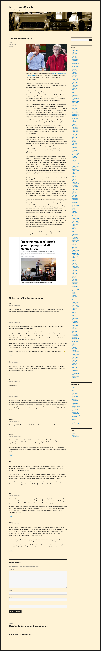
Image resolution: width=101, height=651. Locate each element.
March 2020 (75, 162)
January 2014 (75, 266)
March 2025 (75, 75)
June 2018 (74, 192)
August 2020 (75, 154)
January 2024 (75, 95)
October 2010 (75, 322)
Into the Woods (21, 7)
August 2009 (75, 343)
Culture (73, 387)
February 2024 (75, 94)
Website (11, 603)
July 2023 (74, 104)
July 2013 (74, 275)
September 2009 (75, 341)
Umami (73, 422)
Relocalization (75, 405)
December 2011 (75, 302)
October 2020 (75, 151)
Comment (12, 569)
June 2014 (74, 259)
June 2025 (74, 70)
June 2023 (74, 105)
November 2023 (75, 98)
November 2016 (75, 220)
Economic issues (76, 389)
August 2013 (75, 273)
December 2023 (75, 96)
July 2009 (74, 344)
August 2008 (75, 360)
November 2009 (75, 338)
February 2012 (75, 299)
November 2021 (75, 133)
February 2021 (75, 146)
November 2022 (75, 115)
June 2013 (74, 276)
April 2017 (74, 212)
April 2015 (74, 247)
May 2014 (74, 260)
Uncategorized (75, 423)
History (74, 394)
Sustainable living (76, 415)
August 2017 (75, 206)
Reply (11, 315)
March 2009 (75, 350)
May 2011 (74, 312)
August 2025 (75, 68)
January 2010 (75, 335)
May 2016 (74, 228)
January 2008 (75, 370)
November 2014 (75, 251)
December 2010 (75, 319)
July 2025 (74, 69)
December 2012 (75, 285)
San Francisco (75, 409)
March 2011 (74, 315)
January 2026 (75, 60)
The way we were (76, 421)
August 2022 (75, 120)
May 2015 (74, 246)
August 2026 (75, 50)
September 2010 (75, 324)
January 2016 (75, 234)
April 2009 (74, 348)
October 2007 (75, 374)
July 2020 (74, 156)
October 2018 (75, 186)
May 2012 (74, 295)
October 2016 (75, 221)
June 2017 (74, 209)
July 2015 (74, 243)
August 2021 (75, 137)
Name (11, 590)
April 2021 (74, 143)
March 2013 (74, 280)
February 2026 (75, 59)
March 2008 (75, 367)
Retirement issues (76, 406)
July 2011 (74, 309)
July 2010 (74, 327)
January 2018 (75, 199)
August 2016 (75, 224)
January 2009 (75, 353)
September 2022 (75, 118)
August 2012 (75, 290)
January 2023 (75, 112)
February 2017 (75, 215)
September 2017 (75, 205)
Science (74, 410)
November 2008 (75, 356)
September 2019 (75, 170)
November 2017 (75, 202)
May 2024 (74, 89)
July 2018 (74, 191)
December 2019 (75, 166)
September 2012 (75, 289)
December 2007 (75, 372)
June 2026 (74, 53)
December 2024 (75, 79)
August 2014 (75, 256)
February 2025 (75, 76)
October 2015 (75, 238)
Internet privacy (75, 396)
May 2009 (74, 347)
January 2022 (75, 130)
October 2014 (75, 253)
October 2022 (75, 117)
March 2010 (74, 332)
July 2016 (74, 225)
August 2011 (74, 308)
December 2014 (75, 250)
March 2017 (74, 214)
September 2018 (75, 188)
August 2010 (75, 325)
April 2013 (74, 279)
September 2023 (75, 101)
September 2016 (75, 222)
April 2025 (74, 73)
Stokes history (75, 413)
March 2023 (74, 109)
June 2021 (74, 140)
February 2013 (75, 282)
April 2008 (74, 366)
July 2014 (74, 257)
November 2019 (75, 167)
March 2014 (74, 263)
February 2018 (75, 198)
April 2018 (74, 195)
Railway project (75, 403)
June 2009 (74, 345)
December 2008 (75, 354)
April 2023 (74, 108)
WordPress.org (75, 438)
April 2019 (74, 178)
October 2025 (75, 65)
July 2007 (74, 377)
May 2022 (74, 124)
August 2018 (75, 189)
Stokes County (75, 412)
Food (73, 390)
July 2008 (74, 361)
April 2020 (74, 160)
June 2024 (74, 88)
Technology (74, 416)
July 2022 (74, 121)
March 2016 (74, 231)
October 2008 (75, 357)
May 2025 (74, 72)
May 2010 (74, 330)
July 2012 (74, 292)
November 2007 (75, 373)
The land (74, 419)
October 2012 (75, 288)
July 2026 (74, 52)
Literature (74, 397)
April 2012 (74, 296)
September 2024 (75, 83)
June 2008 (74, 363)
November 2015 (75, 237)
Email (11, 597)
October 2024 (75, 82)
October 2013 (75, 270)
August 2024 (75, 85)
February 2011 (75, 317)
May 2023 (74, 107)
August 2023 (75, 102)
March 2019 (74, 179)
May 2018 (74, 193)
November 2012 (75, 286)
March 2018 (74, 196)
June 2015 (74, 244)
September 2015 (75, 240)
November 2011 (75, 303)
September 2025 (75, 66)
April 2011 (74, 314)
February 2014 (75, 264)
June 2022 (74, 123)
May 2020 (74, 159)
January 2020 (75, 165)
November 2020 (75, 150)
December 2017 (75, 201)
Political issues (12, 46)
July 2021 (74, 138)
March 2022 (75, 127)
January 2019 (75, 182)
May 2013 (74, 277)
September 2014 (75, 254)
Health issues (75, 393)
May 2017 (74, 211)
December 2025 (75, 62)
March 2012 (74, 298)
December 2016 (75, 218)
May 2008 (74, 364)
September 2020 (75, 153)
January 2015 (75, 248)
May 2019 (74, 176)
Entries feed (74, 435)
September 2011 (75, 306)
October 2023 (75, 99)
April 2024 (74, 91)
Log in (73, 433)
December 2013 (75, 267)
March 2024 (75, 92)
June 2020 (74, 157)
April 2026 (74, 56)
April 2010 (74, 331)
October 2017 (75, 204)
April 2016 (74, 230)
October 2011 (75, 305)
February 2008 (75, 369)
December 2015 (75, 235)
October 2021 (75, 134)
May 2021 (74, 141)
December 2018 (75, 183)
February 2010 (75, 334)
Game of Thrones (76, 392)
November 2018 (75, 185)
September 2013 (75, 272)
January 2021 (75, 147)
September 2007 (75, 376)
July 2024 (74, 86)
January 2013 (75, 283)
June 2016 (74, 227)
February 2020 (75, 163)
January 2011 (75, 318)
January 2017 (75, 217)
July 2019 (74, 173)
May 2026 (74, 54)
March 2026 (75, 57)
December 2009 (75, 337)
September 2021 (75, 136)
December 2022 (75, 114)
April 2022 (74, 125)
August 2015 (75, 241)
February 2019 (75, 180)
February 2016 (75, 233)
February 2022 (75, 128)
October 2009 (75, 340)
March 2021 (74, 144)
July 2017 (74, 208)
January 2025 (75, 78)
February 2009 (75, 351)
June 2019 (74, 175)
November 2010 (75, 321)
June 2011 (74, 311)
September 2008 (75, 358)
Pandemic (74, 399)
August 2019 (75, 172)
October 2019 (75, 169)
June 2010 (74, 328)
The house (74, 418)
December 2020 (75, 149)
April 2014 (74, 261)
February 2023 (75, 111)
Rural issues (75, 407)
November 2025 (75, 63)
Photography (75, 400)
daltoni (11, 42)
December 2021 (75, 131)
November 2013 (75, 269)
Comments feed (75, 436)
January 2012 (75, 301)
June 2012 (74, 293)
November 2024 (75, 81)
